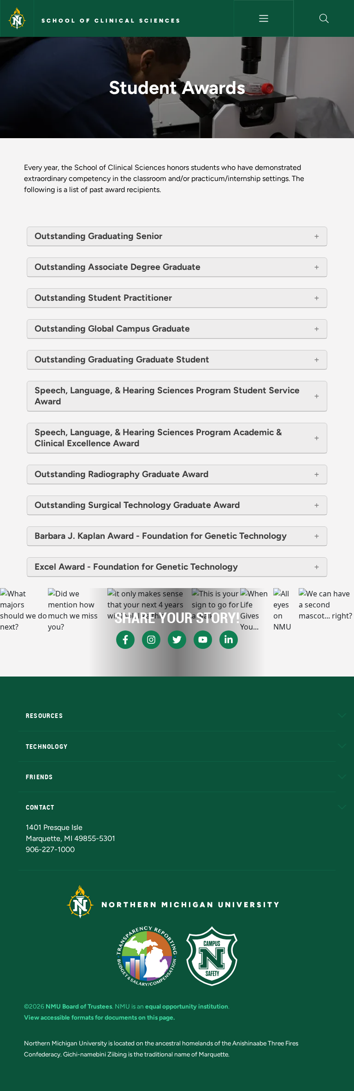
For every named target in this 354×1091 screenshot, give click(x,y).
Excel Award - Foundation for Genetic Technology (136, 566)
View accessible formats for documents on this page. (99, 1017)
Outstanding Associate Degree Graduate (118, 267)
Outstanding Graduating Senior (98, 236)
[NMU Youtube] (203, 639)
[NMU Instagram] (151, 639)
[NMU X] (177, 639)
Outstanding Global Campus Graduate (112, 328)
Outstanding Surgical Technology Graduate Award (137, 505)
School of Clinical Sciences (111, 21)
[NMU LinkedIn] (228, 639)
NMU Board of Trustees (79, 1006)
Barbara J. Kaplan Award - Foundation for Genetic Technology (161, 536)
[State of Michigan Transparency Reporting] (147, 956)
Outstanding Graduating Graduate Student (122, 359)
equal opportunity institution (186, 1006)
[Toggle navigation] (264, 18)
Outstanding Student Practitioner (103, 297)
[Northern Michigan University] (17, 18)
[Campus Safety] (211, 956)
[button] (324, 18)
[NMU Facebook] (125, 639)
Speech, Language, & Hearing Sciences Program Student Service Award (167, 396)
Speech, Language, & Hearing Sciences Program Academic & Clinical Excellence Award (158, 438)
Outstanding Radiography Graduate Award (121, 474)
